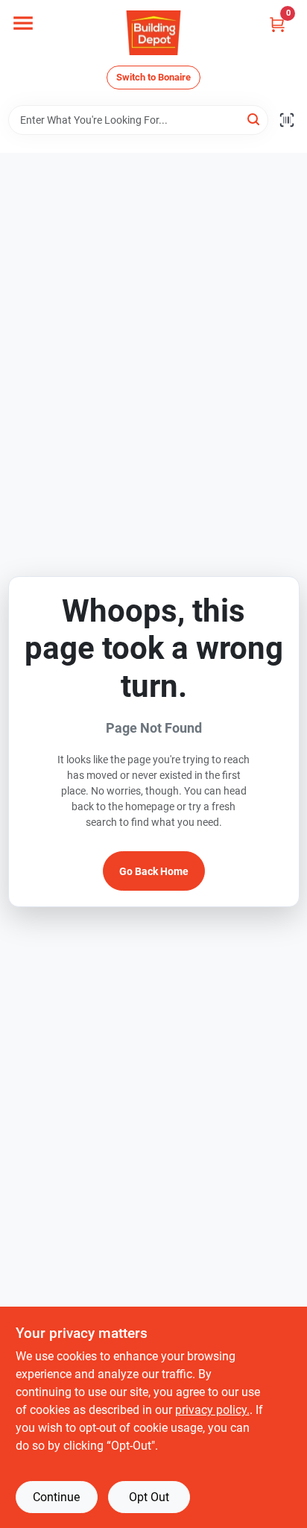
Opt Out (149, 1497)
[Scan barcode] (287, 120)
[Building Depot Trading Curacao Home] (153, 32)
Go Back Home (154, 871)
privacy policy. (212, 1410)
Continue (56, 1497)
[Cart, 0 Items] (277, 24)
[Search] (254, 119)
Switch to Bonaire (153, 77)
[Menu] (23, 23)
